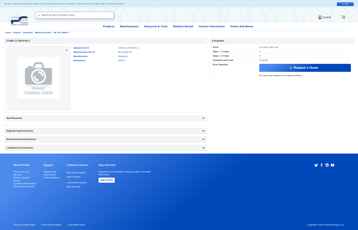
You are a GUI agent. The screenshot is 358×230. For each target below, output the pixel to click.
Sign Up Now (107, 180)
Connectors (27, 33)
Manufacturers (129, 26)
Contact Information (211, 26)
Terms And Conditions (52, 225)
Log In (327, 17)
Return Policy (49, 175)
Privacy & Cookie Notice (24, 225)
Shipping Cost (49, 172)
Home (8, 33)
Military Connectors (43, 33)
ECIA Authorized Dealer (24, 187)
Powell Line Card (21, 172)
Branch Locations (21, 178)
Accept (345, 4)
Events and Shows (241, 26)
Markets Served (183, 26)
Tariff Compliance (51, 178)
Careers (17, 181)
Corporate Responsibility (24, 184)
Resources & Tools (155, 26)
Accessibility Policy (76, 225)
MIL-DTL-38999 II (61, 33)
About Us (17, 175)
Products (108, 26)
